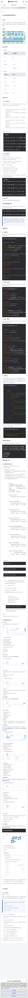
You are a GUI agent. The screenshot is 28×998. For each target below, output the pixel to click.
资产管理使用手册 (15, 656)
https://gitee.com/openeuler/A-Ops (14, 200)
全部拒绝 (14, 993)
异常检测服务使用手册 (9, 728)
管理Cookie (14, 995)
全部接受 (14, 990)
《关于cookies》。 (7, 988)
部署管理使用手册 (15, 698)
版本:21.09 (7, 7)
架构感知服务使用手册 (6, 827)
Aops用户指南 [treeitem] (13, 7)
